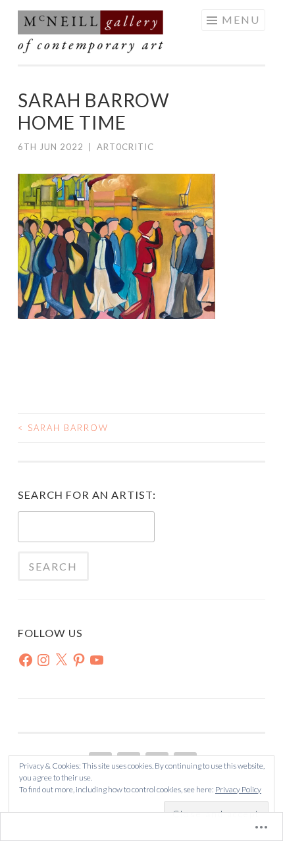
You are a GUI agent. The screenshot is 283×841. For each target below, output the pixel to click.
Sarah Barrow (63, 427)
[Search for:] (86, 527)
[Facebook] (26, 660)
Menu (241, 19)
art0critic (125, 146)
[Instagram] (43, 660)
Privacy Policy (238, 789)
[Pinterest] (79, 660)
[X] (61, 660)
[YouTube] (97, 660)
